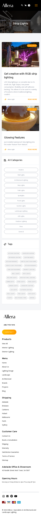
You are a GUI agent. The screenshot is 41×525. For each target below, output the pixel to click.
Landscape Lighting (21, 211)
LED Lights (21, 216)
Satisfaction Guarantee (10, 452)
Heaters (21, 170)
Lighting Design (7, 371)
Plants (10, 297)
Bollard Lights (12, 277)
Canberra (5, 410)
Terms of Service (8, 456)
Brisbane (5, 406)
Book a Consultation (9, 440)
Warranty (5, 448)
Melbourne (6, 417)
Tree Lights (21, 293)
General (21, 232)
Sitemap (5, 460)
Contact (9, 332)
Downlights (10, 281)
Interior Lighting (8, 348)
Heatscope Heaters (28, 253)
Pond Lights (21, 201)
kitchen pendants (11, 261)
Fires (21, 226)
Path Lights (21, 190)
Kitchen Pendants (30, 265)
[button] (27, 5)
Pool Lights (10, 293)
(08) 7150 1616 (9, 325)
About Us (5, 367)
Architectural (6, 379)
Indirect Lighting (29, 269)
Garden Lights (21, 206)
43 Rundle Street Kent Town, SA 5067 (16, 470)
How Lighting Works (14, 269)
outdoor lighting (26, 289)
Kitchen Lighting (13, 253)
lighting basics (28, 257)
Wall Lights (21, 175)
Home (4, 363)
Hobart (4, 413)
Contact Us (6, 436)
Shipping (5, 444)
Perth (4, 421)
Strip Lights (32, 45)
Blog (3, 391)
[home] (7, 5)
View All (5, 343)
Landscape (6, 375)
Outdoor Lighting (21, 221)
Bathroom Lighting (15, 257)
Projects (5, 387)
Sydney (4, 425)
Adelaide (5, 402)
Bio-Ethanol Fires (20, 297)
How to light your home (28, 261)
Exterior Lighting (8, 352)
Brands (4, 383)
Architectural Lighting (21, 180)
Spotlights (21, 196)
